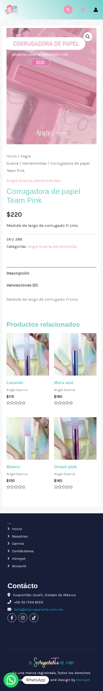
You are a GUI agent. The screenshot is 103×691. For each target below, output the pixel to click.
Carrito (18, 543)
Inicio (11, 156)
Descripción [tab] (18, 273)
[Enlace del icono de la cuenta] (96, 9)
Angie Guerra (19, 180)
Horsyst (19, 558)
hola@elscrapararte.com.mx (38, 609)
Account (19, 566)
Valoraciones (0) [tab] (22, 284)
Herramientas (34, 163)
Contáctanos (23, 551)
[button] (87, 36)
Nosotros (20, 536)
